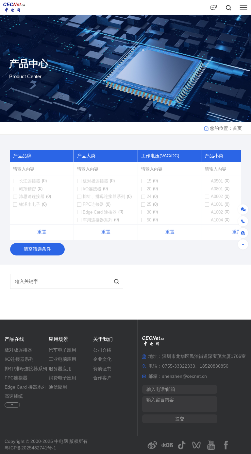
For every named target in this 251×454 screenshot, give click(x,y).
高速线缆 (14, 396)
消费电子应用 (62, 377)
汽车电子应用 (62, 350)
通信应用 (58, 387)
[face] (226, 445)
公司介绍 (102, 350)
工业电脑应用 (62, 359)
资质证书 (102, 368)
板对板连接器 (18, 350)
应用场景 (58, 339)
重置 (41, 232)
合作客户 (102, 377)
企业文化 (102, 359)
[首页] (14, 7)
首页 (237, 128)
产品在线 (14, 339)
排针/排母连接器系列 (26, 368)
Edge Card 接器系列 (25, 387)
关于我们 (103, 339)
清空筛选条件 (37, 249)
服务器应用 (60, 368)
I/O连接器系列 (19, 359)
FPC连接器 (16, 377)
